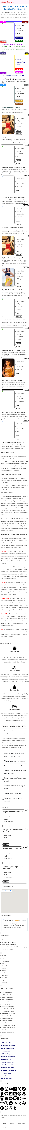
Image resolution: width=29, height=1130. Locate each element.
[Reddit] (11, 1103)
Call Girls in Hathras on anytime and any (14, 350)
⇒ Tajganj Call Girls (6, 1042)
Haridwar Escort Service (8, 1016)
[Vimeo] (6, 1098)
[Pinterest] (19, 1094)
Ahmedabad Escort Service (8, 1002)
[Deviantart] (2, 1094)
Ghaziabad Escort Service (8, 1009)
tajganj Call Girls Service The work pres (13, 137)
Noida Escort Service (7, 1030)
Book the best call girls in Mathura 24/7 (13, 320)
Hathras (4, 968)
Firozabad (4, 966)
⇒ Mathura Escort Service (7, 1067)
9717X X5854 (11, 942)
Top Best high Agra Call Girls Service (12, 44)
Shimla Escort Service (7, 997)
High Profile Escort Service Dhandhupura (13, 412)
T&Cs (4, 1127)
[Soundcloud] (24, 1098)
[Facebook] (2, 1089)
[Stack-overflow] (19, 1103)
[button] (25, 22)
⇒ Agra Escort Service (6, 1078)
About (4, 1123)
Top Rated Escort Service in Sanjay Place (13, 258)
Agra (3, 958)
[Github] (6, 1094)
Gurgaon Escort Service (8, 1006)
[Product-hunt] (2, 1108)
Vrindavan (4, 982)
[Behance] (19, 1098)
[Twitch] (15, 1098)
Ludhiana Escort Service (8, 995)
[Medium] (15, 1094)
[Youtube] (11, 1089)
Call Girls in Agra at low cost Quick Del (13, 167)
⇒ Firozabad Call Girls (6, 1073)
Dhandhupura (5, 961)
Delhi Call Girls (6, 1004)
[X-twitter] (19, 1089)
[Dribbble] (6, 1103)
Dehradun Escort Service (8, 1011)
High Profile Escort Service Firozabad (12, 380)
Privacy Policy (21, 1123)
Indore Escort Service (7, 1023)
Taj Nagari (4, 977)
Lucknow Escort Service (8, 1032)
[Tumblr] (15, 1108)
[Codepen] (24, 1103)
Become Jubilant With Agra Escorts (11, 107)
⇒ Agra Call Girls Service (7, 1048)
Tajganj (3, 980)
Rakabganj (4, 973)
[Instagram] (6, 1089)
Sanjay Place (5, 975)
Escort (3, 963)
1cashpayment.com (15, 1115)
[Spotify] (11, 1098)
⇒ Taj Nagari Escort (6, 1059)
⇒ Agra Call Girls (5, 1051)
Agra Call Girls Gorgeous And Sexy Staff (13, 76)
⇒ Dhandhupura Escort (7, 1076)
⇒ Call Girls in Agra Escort (8, 1045)
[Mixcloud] (15, 1103)
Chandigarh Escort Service (8, 1027)
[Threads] (6, 1108)
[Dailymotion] (11, 1094)
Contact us (11, 1123)
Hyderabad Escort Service (8, 1025)
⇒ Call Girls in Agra (6, 1053)
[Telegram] (24, 1089)
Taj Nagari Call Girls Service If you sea (12, 228)
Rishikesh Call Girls (7, 1020)
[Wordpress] (24, 1094)
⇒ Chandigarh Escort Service (8, 1064)
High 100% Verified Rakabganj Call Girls (13, 290)
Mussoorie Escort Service (8, 1013)
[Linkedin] (15, 1089)
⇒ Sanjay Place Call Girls (7, 1062)
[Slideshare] (2, 1098)
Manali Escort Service (7, 999)
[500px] (11, 1108)
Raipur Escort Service (7, 1018)
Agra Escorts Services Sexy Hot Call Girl (13, 442)
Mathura (4, 970)
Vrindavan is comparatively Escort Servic (13, 197)
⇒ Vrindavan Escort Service (8, 1056)
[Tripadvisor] (2, 1103)
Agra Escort (7, 2)
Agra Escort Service (7, 992)
